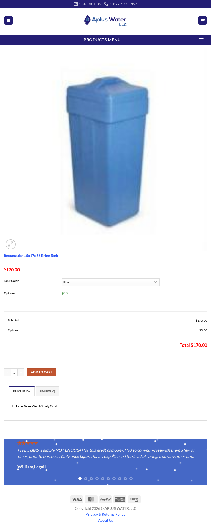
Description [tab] (22, 391)
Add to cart (41, 372)
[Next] (196, 462)
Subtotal (13, 320)
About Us (105, 520)
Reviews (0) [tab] (47, 391)
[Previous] (14, 462)
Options (13, 330)
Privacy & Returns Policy (105, 514)
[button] (8, 20)
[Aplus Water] (105, 20)
